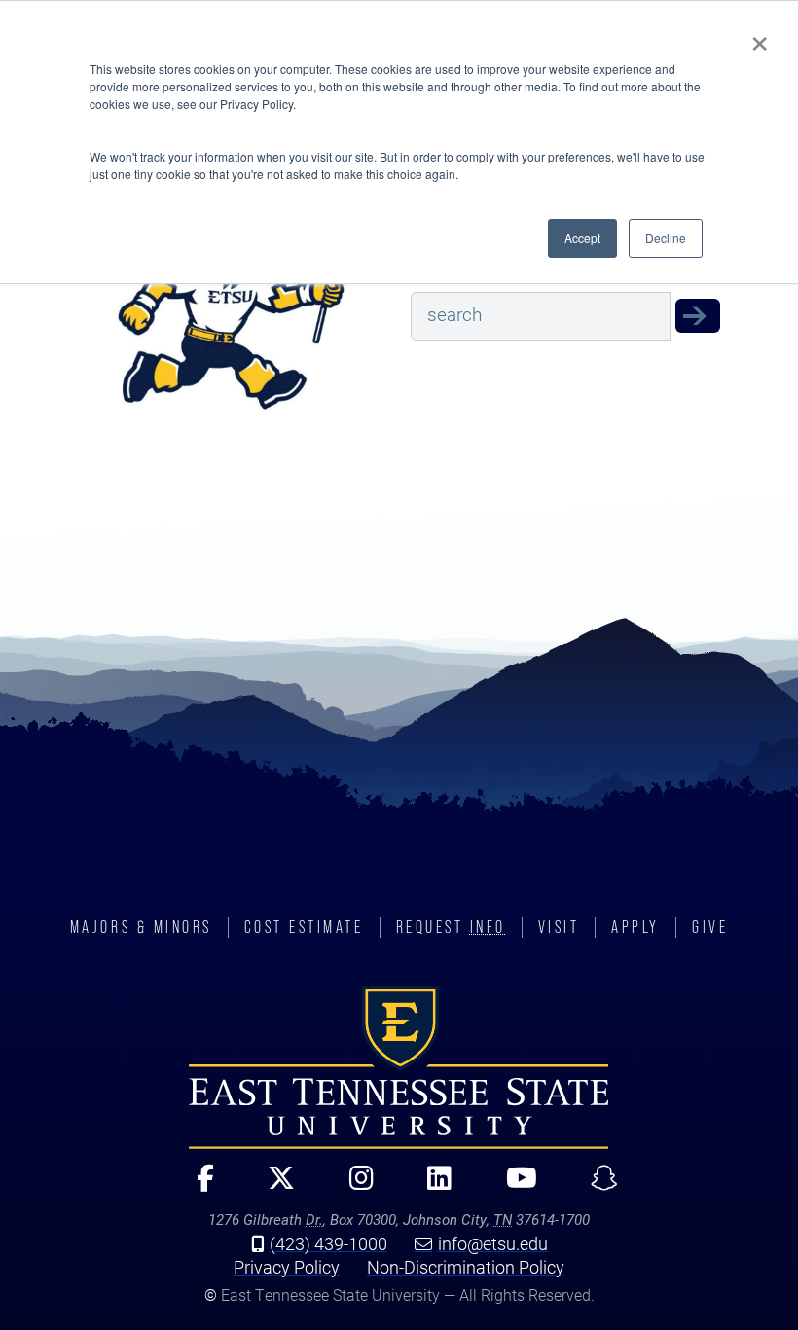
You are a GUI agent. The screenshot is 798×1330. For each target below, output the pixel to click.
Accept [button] (582, 238)
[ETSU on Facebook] (197, 1186)
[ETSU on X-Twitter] (273, 1186)
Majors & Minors (141, 927)
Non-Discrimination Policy (465, 1266)
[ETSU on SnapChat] (596, 1186)
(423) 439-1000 (328, 1243)
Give (710, 927)
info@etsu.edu (493, 1243)
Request (451, 927)
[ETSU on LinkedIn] (431, 1186)
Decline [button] (665, 238)
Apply (635, 927)
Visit (559, 927)
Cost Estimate (304, 927)
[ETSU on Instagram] (353, 1186)
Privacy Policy (287, 1266)
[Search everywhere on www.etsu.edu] (697, 316)
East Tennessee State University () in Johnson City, (399, 1067)
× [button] (759, 37)
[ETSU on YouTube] (512, 1186)
